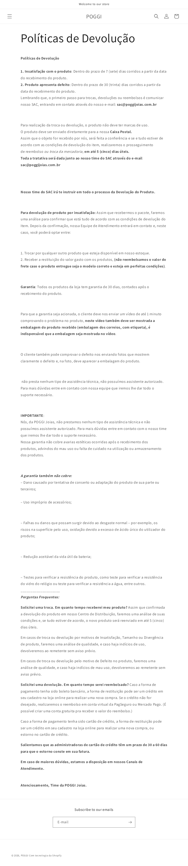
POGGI (25, 855)
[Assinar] (130, 822)
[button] (10, 16)
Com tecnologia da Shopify (45, 855)
